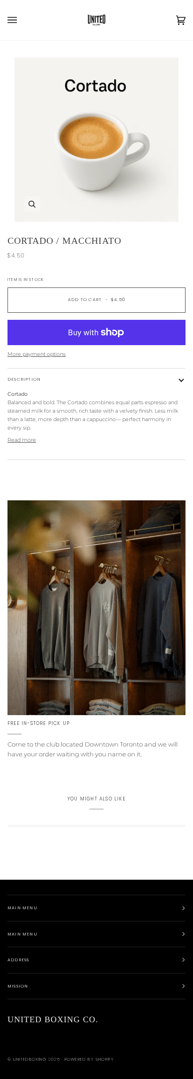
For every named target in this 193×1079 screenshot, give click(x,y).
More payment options (36, 354)
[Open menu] (21, 20)
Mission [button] (17, 986)
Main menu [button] (22, 908)
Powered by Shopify (89, 1059)
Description (24, 379)
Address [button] (18, 960)
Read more (21, 440)
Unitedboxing (29, 1059)
